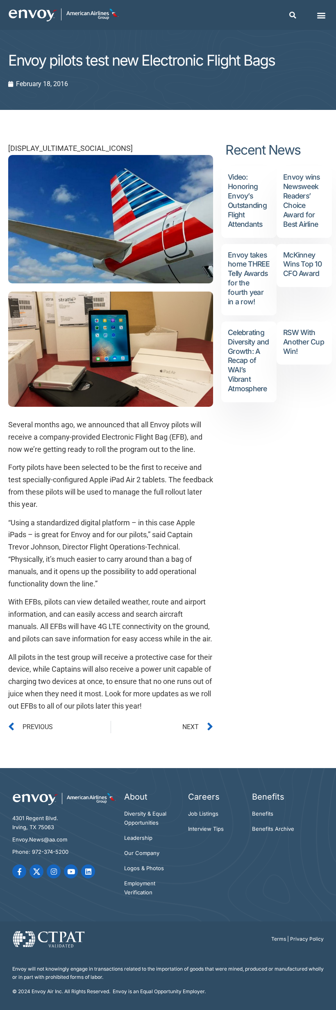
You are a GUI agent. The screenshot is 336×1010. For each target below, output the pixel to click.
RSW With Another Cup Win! (303, 342)
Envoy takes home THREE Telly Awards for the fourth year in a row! (249, 278)
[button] (292, 15)
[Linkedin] (88, 871)
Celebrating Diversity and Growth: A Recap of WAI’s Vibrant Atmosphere (248, 360)
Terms (278, 939)
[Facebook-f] (19, 871)
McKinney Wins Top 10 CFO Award (302, 264)
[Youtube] (71, 871)
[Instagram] (54, 871)
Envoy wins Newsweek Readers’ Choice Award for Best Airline (301, 200)
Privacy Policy (307, 939)
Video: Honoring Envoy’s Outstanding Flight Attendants (247, 200)
